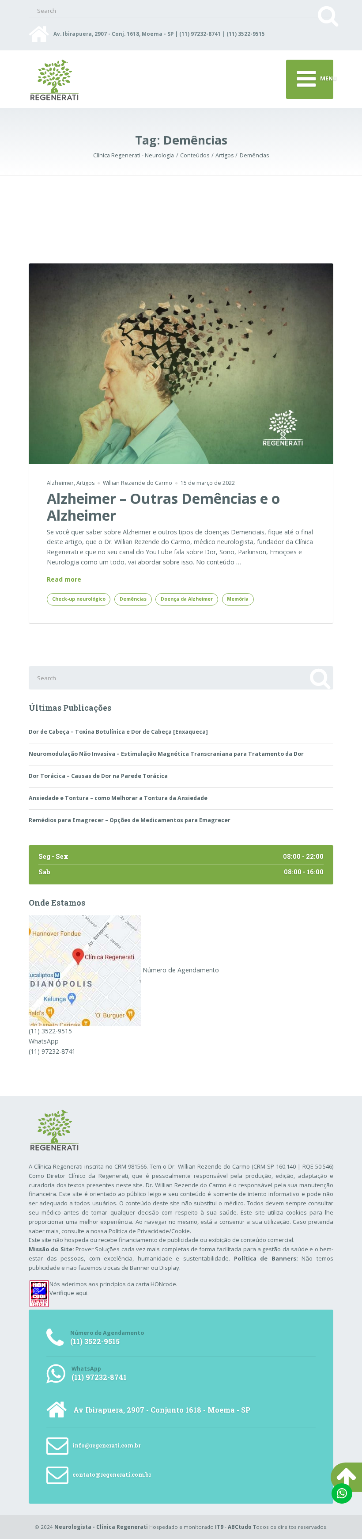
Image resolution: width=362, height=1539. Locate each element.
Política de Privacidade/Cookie (149, 1231)
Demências (133, 599)
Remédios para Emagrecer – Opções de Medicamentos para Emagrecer (129, 820)
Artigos (85, 483)
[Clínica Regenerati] (85, 970)
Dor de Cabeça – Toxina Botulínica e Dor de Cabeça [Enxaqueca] (118, 731)
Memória (238, 599)
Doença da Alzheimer (187, 599)
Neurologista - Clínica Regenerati (101, 1527)
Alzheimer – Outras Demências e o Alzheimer (163, 507)
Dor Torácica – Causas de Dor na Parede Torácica (98, 776)
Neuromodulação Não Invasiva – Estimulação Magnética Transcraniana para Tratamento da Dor (166, 754)
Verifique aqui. (69, 1293)
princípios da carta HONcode (138, 1284)
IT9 (219, 1527)
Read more (64, 580)
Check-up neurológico (79, 599)
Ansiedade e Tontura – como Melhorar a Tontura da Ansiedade (118, 798)
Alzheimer (60, 483)
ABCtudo (240, 1527)
